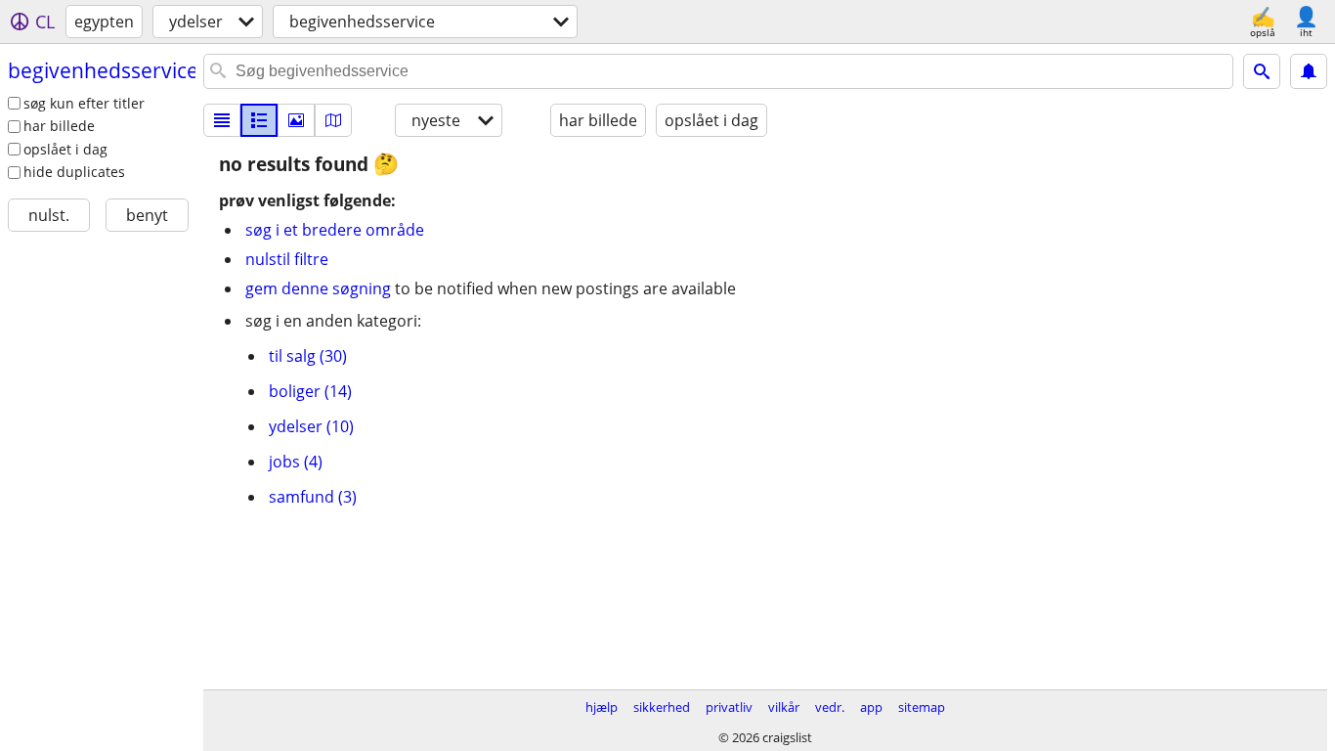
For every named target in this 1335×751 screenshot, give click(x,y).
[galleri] (296, 120)
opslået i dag (65, 149)
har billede (59, 125)
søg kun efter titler (84, 103)
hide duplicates (74, 171)
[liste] (221, 120)
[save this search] (1308, 71)
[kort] (333, 120)
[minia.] (259, 120)
